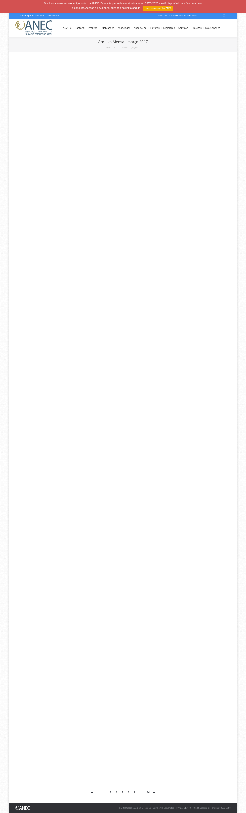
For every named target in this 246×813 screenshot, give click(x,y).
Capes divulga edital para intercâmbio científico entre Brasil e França (62, 175)
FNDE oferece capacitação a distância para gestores (52, 695)
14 (148, 792)
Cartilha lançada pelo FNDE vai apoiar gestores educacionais (57, 274)
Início (108, 47)
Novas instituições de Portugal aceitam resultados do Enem (57, 324)
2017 (116, 47)
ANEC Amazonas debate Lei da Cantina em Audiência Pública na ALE (62, 554)
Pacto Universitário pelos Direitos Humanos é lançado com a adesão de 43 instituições (74, 369)
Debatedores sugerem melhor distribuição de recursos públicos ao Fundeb (66, 596)
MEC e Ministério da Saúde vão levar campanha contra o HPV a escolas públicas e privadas (76, 777)
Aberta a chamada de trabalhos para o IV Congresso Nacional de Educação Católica (72, 464)
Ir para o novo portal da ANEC (158, 8)
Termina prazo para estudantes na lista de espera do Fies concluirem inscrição (69, 125)
